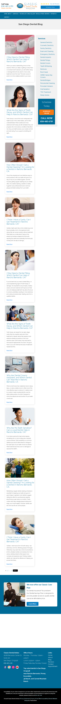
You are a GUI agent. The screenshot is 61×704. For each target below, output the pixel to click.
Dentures (43, 69)
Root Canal (44, 72)
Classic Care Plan (6, 8)
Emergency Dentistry (47, 54)
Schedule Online (46, 112)
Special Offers (40, 13)
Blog (49, 660)
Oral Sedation (45, 89)
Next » (15, 570)
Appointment (52, 666)
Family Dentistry (45, 48)
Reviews (47, 13)
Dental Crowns (45, 63)
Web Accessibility (43, 698)
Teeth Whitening (46, 66)
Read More (9, 79)
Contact (6, 17)
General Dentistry (46, 42)
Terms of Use (34, 698)
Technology (23, 13)
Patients (53, 13)
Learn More (32, 604)
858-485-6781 (7, 6)
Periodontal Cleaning (47, 83)
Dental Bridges (45, 80)
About (9, 13)
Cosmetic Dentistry (47, 45)
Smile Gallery (31, 13)
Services (15, 13)
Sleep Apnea (44, 95)
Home (5, 13)
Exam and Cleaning (46, 51)
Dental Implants (45, 57)
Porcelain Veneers (46, 86)
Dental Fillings (45, 60)
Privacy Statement (25, 698)
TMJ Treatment (45, 92)
